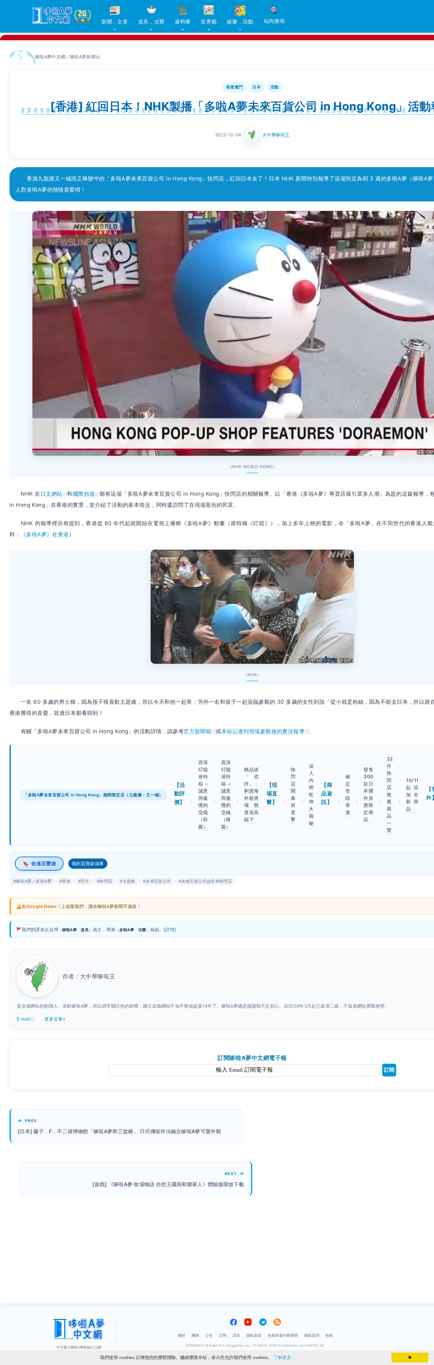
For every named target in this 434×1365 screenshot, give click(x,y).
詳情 (169, 929)
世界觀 (209, 21)
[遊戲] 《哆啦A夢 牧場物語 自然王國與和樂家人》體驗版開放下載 (168, 1184)
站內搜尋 (274, 21)
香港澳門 (234, 86)
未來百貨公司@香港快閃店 (206, 881)
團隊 (195, 1335)
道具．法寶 (151, 21)
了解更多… (285, 1357)
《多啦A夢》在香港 (45, 534)
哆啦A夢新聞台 (85, 56)
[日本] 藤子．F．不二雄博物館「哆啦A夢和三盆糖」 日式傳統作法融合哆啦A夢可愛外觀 (119, 1131)
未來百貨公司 (158, 881)
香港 (66, 881)
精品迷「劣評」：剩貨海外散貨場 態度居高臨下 (251, 795)
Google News (41, 906)
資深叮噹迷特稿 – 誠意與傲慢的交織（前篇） (203, 794)
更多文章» (54, 1019)
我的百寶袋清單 (88, 863)
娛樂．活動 (240, 21)
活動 (274, 86)
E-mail (23, 1019)
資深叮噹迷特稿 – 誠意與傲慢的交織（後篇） (226, 794)
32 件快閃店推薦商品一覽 (390, 794)
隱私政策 (253, 1335)
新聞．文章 (114, 21)
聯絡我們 (311, 1335)
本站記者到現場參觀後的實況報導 (262, 731)
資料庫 (183, 21)
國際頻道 (84, 494)
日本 (256, 86)
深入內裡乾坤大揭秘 (311, 794)
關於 (182, 1335)
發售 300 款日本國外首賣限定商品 (368, 795)
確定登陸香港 (347, 794)
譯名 (236, 1335)
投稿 (329, 1335)
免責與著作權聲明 (283, 1335)
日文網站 (51, 494)
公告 (209, 1335)
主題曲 (129, 881)
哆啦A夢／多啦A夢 (33, 881)
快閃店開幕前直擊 (293, 795)
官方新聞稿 (197, 731)
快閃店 (105, 881)
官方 (85, 881)
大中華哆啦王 (275, 134)
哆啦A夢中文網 (50, 56)
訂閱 (389, 1070)
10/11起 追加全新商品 (412, 794)
